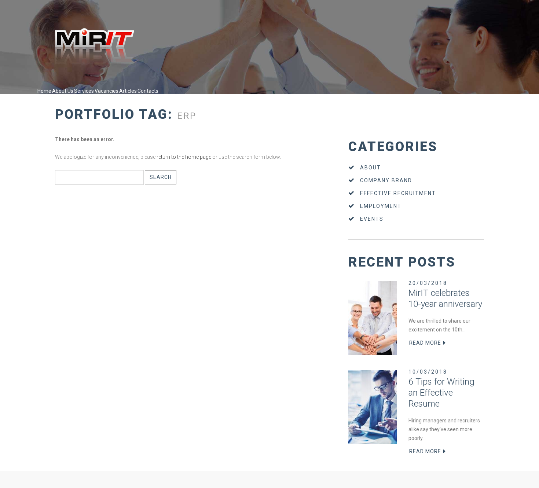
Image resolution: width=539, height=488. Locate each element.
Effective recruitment (398, 193)
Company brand (386, 180)
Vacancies (106, 91)
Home (44, 91)
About (370, 167)
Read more (425, 342)
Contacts (148, 91)
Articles (128, 91)
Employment (381, 206)
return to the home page (184, 157)
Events (372, 219)
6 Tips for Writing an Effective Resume (441, 393)
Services (84, 91)
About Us (62, 91)
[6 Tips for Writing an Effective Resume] (372, 407)
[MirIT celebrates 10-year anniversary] (372, 318)
